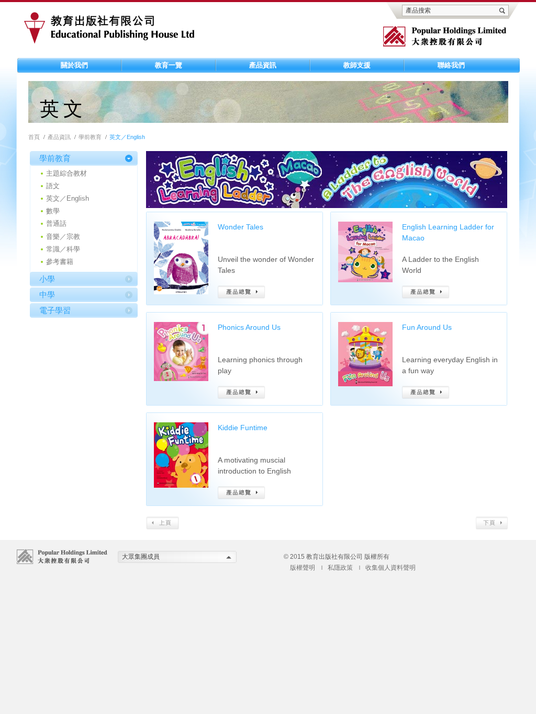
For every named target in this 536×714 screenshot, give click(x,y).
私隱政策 (340, 567)
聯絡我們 (451, 65)
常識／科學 (63, 249)
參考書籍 (59, 262)
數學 (53, 211)
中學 (47, 294)
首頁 (34, 137)
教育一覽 (168, 65)
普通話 (56, 223)
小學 (47, 278)
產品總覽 (241, 291)
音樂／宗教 (63, 236)
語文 (53, 186)
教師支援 (357, 65)
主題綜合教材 (66, 173)
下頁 (492, 522)
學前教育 (90, 137)
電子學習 (55, 310)
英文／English (67, 198)
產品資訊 (262, 65)
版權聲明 (302, 567)
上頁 (162, 522)
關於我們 (74, 65)
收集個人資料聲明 (390, 567)
